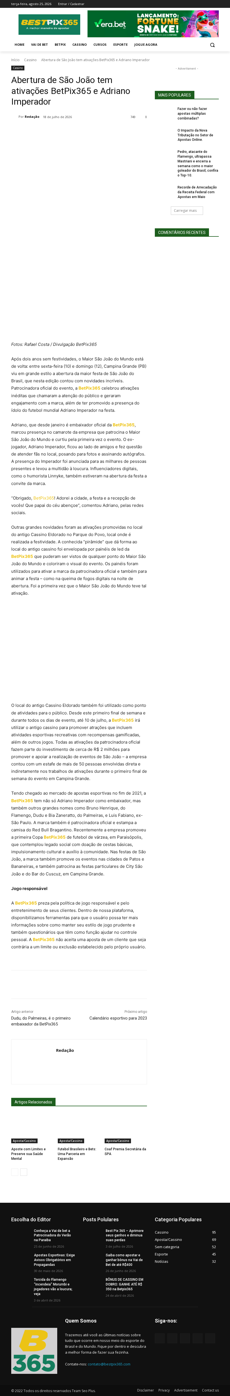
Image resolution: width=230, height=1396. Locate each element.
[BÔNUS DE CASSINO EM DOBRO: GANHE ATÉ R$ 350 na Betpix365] (92, 1284)
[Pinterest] (92, 131)
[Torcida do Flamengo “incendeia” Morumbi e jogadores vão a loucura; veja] (20, 1284)
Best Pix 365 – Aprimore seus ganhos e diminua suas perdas (125, 1235)
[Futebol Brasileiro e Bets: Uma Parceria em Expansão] (79, 1128)
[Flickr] (185, 1338)
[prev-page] (14, 1172)
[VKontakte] (210, 1338)
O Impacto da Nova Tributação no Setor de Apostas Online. (195, 135)
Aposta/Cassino (24, 1141)
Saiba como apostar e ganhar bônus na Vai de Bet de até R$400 (124, 1260)
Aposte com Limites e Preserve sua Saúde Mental (28, 1154)
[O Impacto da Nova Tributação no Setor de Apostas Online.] (164, 135)
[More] (119, 131)
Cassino (30, 60)
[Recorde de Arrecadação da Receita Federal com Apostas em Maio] (164, 192)
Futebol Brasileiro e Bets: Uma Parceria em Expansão (77, 1154)
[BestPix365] (49, 24)
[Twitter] (200, 4)
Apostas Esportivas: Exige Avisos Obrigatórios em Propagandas (54, 1260)
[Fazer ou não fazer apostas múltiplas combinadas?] (164, 113)
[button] (212, 44)
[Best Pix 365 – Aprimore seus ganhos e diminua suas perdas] (92, 1235)
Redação (32, 116)
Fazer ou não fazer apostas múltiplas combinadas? (192, 113)
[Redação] (15, 116)
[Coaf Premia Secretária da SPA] (126, 1128)
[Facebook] (184, 4)
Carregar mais (185, 210)
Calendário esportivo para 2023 (118, 1018)
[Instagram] (192, 4)
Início (15, 60)
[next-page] (23, 1172)
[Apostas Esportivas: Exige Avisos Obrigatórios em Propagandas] (20, 1259)
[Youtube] (215, 4)
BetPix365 (43, 498)
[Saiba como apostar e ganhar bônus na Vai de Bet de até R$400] (92, 1259)
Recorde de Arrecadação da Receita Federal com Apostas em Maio (197, 192)
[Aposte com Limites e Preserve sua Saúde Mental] (32, 1128)
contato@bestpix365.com (109, 1364)
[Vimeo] (207, 4)
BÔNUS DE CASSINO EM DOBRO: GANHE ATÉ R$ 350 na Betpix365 (124, 1284)
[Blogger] (160, 1338)
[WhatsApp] (105, 131)
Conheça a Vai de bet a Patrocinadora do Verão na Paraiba (52, 1235)
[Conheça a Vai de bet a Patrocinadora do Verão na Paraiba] (20, 1235)
